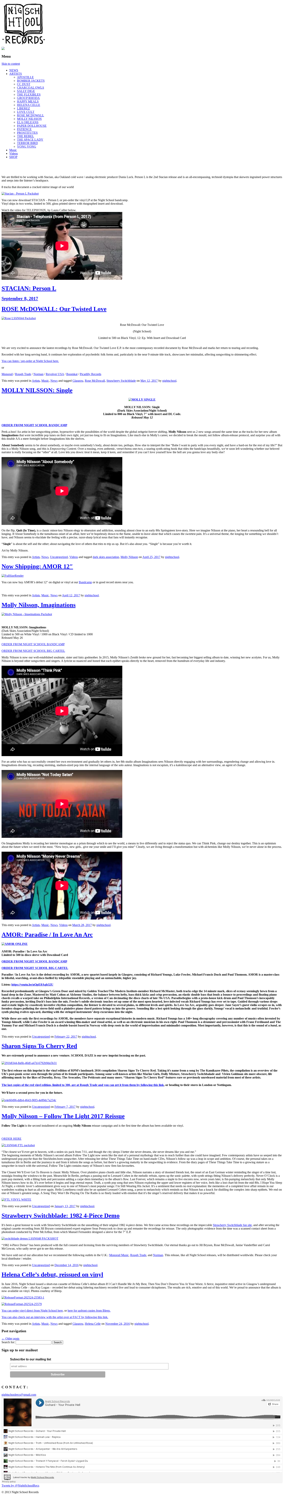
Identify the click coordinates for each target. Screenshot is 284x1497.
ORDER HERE (11, 1138)
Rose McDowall (95, 380)
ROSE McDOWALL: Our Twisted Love (54, 308)
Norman (38, 374)
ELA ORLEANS (27, 122)
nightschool (169, 380)
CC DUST (23, 84)
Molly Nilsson (129, 557)
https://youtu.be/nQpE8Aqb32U (32, 984)
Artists (36, 380)
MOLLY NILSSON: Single (37, 390)
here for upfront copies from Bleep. (89, 1310)
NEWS (13, 70)
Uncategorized (59, 557)
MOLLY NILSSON (29, 118)
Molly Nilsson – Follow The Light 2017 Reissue (63, 1116)
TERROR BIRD (27, 143)
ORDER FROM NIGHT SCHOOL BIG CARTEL (33, 650)
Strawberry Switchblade (121, 380)
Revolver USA (55, 374)
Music (13, 150)
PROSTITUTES (27, 132)
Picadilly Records (90, 374)
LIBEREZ (23, 108)
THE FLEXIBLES (29, 94)
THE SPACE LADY (30, 139)
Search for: (8, 1342)
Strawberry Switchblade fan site (232, 1225)
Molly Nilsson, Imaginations (39, 604)
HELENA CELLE (28, 105)
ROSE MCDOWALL (30, 115)
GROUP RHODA (28, 98)
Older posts (10, 1338)
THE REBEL (25, 136)
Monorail (7, 374)
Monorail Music (119, 1255)
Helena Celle (93, 1323)
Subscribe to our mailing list (30, 1359)
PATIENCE (24, 129)
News (54, 380)
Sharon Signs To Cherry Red (39, 1045)
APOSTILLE (25, 77)
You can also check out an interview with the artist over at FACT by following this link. (55, 1317)
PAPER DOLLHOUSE (32, 125)
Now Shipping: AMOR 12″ (37, 566)
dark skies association (106, 557)
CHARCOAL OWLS (30, 87)
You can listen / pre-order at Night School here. (30, 361)
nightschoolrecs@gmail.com (19, 1394)
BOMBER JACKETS (31, 80)
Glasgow (77, 380)
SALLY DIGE (26, 91)
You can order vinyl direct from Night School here (32, 1310)
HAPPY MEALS (28, 101)
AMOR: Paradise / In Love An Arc (47, 934)
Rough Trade (23, 374)
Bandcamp (85, 582)
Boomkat (71, 374)
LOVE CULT (25, 111)
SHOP (13, 157)
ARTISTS (15, 73)
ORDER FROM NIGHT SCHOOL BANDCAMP (34, 425)
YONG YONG (26, 146)
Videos (13, 153)
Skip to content (11, 63)
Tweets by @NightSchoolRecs (20, 1485)
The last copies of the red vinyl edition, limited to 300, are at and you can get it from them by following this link (83, 1085)
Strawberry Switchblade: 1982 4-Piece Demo (61, 1215)
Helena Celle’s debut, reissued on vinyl (52, 1274)
